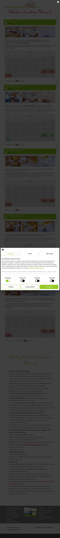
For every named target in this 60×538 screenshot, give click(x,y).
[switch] (22, 281)
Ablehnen (10, 286)
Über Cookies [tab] (49, 253)
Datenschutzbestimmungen (36, 268)
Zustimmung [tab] (10, 253)
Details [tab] (30, 253)
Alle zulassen (49, 286)
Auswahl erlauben (30, 286)
